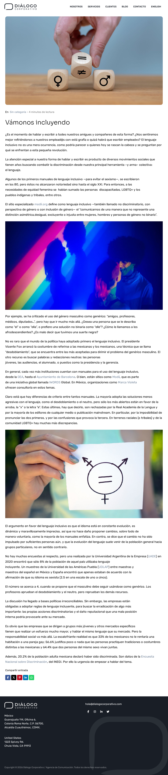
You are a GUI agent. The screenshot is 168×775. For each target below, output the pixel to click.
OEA (20, 377)
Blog (125, 6)
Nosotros (76, 6)
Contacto (139, 6)
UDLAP (103, 567)
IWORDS (54, 382)
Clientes (110, 6)
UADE (152, 556)
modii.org (41, 204)
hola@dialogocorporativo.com (103, 704)
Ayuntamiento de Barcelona (56, 377)
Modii (116, 377)
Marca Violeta (127, 382)
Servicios (94, 6)
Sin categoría (18, 112)
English (156, 6)
